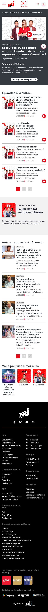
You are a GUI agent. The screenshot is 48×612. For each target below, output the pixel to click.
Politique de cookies (10, 555)
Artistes (29, 465)
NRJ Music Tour (32, 443)
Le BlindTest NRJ (33, 459)
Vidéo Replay (7, 454)
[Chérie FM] (6, 580)
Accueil (5, 12)
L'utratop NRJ (32, 478)
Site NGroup (7, 549)
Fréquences (6, 474)
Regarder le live (8, 443)
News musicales (32, 462)
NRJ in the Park (32, 440)
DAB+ (4, 477)
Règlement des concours (12, 546)
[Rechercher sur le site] (38, 4)
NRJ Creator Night (34, 446)
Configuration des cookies (13, 558)
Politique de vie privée (11, 543)
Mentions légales (9, 534)
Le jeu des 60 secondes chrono (31, 12)
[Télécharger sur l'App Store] (23, 595)
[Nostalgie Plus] (28, 580)
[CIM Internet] (18, 603)
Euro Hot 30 (31, 475)
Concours (30, 492)
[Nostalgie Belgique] (17, 580)
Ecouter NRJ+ (8, 493)
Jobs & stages (8, 531)
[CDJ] (30, 603)
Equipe (5, 460)
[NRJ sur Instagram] (33, 422)
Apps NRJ (6, 480)
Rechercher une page (35, 498)
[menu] (4, 4)
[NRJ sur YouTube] (26, 422)
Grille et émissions (10, 457)
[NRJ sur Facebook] (14, 422)
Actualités (30, 489)
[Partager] (43, 46)
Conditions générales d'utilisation (16, 540)
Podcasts (13, 12)
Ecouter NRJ (7, 440)
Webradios (6, 449)
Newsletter (7, 463)
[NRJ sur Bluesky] (20, 422)
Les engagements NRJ (35, 495)
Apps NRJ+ (6, 515)
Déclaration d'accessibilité (13, 552)
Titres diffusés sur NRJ (11, 446)
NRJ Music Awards (33, 449)
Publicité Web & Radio (11, 537)
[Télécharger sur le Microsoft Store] (39, 595)
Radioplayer (7, 483)
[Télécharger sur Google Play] (8, 595)
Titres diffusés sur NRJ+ (12, 496)
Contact (5, 528)
